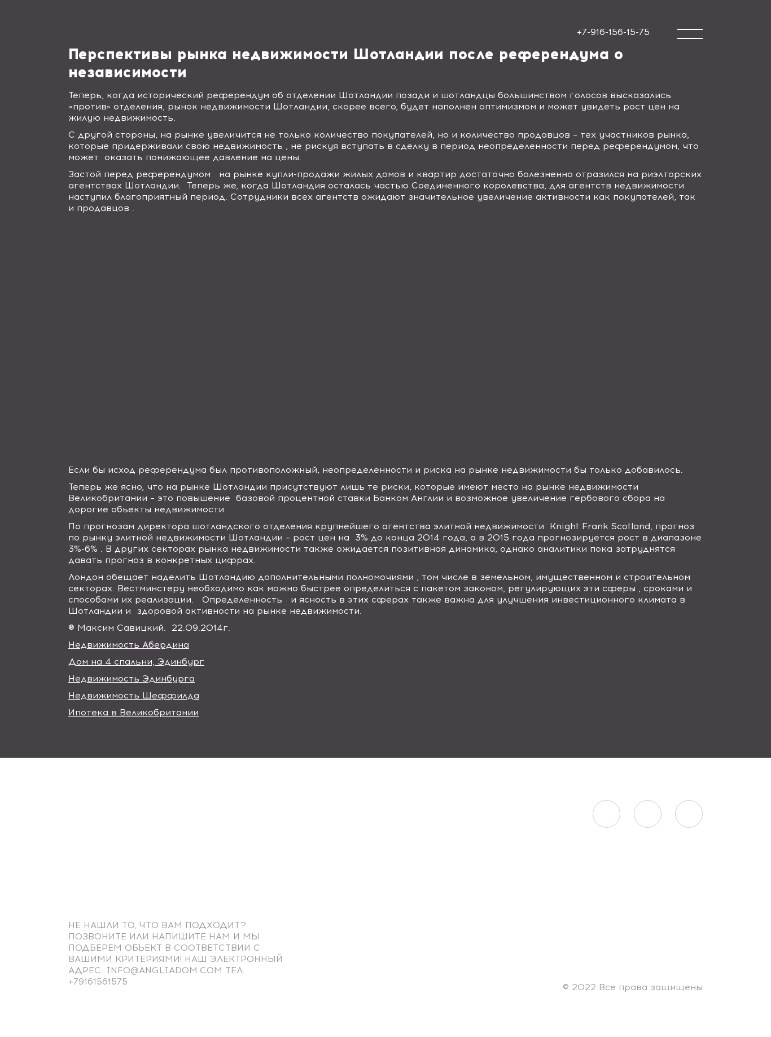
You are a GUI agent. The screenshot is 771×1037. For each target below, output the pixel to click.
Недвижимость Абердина (128, 644)
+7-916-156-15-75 (613, 32)
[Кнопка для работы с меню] (690, 34)
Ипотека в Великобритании (133, 712)
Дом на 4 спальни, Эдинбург (136, 661)
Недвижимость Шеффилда (133, 695)
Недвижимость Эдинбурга (131, 678)
